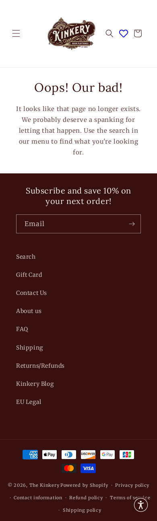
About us (29, 311)
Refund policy (86, 497)
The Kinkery (44, 485)
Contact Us (31, 293)
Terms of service (130, 497)
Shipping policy (82, 510)
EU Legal (28, 402)
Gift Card (29, 274)
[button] (16, 33)
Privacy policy (132, 485)
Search (26, 256)
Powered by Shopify (84, 485)
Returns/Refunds (40, 365)
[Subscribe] (131, 223)
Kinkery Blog (35, 383)
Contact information (38, 497)
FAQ (22, 329)
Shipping (29, 347)
